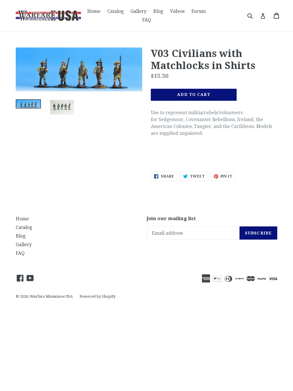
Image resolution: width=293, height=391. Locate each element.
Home (93, 11)
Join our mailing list (171, 218)
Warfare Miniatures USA (51, 296)
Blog (158, 11)
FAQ (146, 20)
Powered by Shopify (98, 296)
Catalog (115, 11)
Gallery (138, 11)
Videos (177, 11)
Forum (198, 11)
